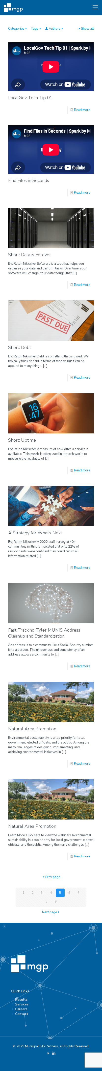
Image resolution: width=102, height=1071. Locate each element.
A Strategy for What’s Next (35, 533)
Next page (49, 912)
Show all (87, 28)
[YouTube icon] (48, 1053)
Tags (34, 28)
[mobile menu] (95, 7)
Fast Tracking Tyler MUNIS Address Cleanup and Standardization (44, 633)
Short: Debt (19, 347)
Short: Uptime (22, 440)
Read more (82, 110)
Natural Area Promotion (32, 729)
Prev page (52, 877)
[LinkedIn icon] (53, 1053)
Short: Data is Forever (29, 255)
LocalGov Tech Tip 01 (30, 98)
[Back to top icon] (92, 1061)
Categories (16, 28)
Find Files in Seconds (28, 180)
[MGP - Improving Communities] (13, 7)
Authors (54, 28)
